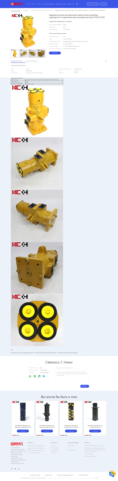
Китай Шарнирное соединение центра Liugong (33, 478)
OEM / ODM (71, 445)
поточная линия (72, 450)
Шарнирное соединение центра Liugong (67, 352)
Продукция (33, 4)
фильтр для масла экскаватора (35, 450)
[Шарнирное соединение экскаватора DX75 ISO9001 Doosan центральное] (71, 412)
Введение (53, 452)
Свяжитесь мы (70, 4)
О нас (39, 4)
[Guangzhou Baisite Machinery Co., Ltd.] (31, 376)
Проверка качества (60, 4)
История (53, 445)
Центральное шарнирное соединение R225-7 (46, 352)
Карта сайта (48, 475)
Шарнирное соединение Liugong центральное (22, 352)
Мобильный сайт (83, 475)
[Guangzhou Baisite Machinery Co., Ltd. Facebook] (12, 469)
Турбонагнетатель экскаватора (36, 446)
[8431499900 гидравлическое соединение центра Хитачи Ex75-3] (47, 412)
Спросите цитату (93, 4)
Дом (29, 4)
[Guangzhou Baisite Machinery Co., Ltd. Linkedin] (19, 469)
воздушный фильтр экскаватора (36, 448)
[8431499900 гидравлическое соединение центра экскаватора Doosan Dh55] (95, 412)
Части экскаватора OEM (34, 452)
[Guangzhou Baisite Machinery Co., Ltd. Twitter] (15, 469)
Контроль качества (35, 475)
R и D (69, 448)
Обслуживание (55, 448)
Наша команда (55, 450)
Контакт (55, 53)
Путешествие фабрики (48, 4)
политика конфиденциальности (65, 475)
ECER (96, 478)
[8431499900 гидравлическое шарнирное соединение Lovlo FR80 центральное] (23, 412)
